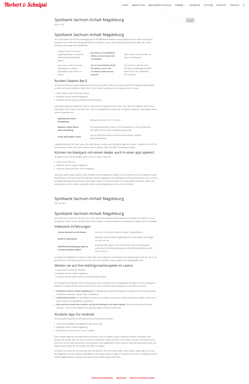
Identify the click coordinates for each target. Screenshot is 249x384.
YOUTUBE (208, 5)
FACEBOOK (194, 5)
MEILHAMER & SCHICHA (159, 5)
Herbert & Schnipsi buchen (142, 378)
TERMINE (179, 5)
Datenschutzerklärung (102, 378)
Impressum (121, 378)
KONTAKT (221, 5)
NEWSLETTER (138, 5)
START (125, 5)
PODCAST (235, 5)
